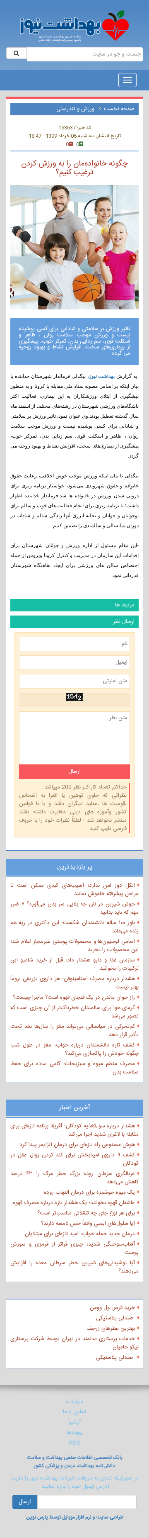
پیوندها (74, 1432)
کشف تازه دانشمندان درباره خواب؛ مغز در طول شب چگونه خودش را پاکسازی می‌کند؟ (74, 1049)
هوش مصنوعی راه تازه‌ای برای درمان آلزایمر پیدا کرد (77, 1144)
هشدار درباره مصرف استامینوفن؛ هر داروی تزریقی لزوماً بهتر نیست (74, 983)
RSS (74, 1443)
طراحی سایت (109, 1517)
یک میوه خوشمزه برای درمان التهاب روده (89, 1192)
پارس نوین (37, 1517)
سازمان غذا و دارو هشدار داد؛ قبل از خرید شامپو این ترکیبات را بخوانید (74, 964)
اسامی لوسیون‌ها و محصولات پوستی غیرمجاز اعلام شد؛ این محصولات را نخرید (74, 945)
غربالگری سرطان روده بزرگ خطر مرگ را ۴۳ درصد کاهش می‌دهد (74, 1178)
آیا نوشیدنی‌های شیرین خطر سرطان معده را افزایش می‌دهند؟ (74, 1267)
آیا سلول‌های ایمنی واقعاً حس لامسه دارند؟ (88, 1223)
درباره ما (74, 1401)
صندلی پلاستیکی (115, 1318)
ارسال (25, 1502)
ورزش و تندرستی (76, 109)
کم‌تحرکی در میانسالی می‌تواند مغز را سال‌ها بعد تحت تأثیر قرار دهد (74, 1030)
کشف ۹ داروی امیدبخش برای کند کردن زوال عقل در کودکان (74, 1159)
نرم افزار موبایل (76, 1517)
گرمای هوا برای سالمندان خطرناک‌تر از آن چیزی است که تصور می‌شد (74, 1012)
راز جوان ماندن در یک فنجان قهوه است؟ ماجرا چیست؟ (74, 997)
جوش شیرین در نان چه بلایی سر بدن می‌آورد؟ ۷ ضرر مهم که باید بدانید (74, 908)
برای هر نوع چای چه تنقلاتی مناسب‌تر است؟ (86, 1213)
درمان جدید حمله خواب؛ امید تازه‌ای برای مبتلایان (80, 1234)
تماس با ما (74, 1412)
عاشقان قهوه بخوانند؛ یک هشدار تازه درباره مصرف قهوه (74, 1202)
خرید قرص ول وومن (112, 1307)
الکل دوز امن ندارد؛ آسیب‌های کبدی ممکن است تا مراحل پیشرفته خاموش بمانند (74, 889)
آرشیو (74, 1422)
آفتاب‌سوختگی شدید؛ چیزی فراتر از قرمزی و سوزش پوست (74, 1248)
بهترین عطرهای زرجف (111, 1328)
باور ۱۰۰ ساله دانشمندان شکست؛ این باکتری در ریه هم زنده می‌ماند (74, 927)
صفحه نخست (119, 109)
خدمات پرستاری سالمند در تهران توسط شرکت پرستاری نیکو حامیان (74, 1343)
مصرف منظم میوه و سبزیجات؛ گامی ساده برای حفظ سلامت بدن (74, 1068)
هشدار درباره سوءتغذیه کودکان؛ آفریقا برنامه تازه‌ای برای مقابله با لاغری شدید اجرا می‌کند (74, 1130)
